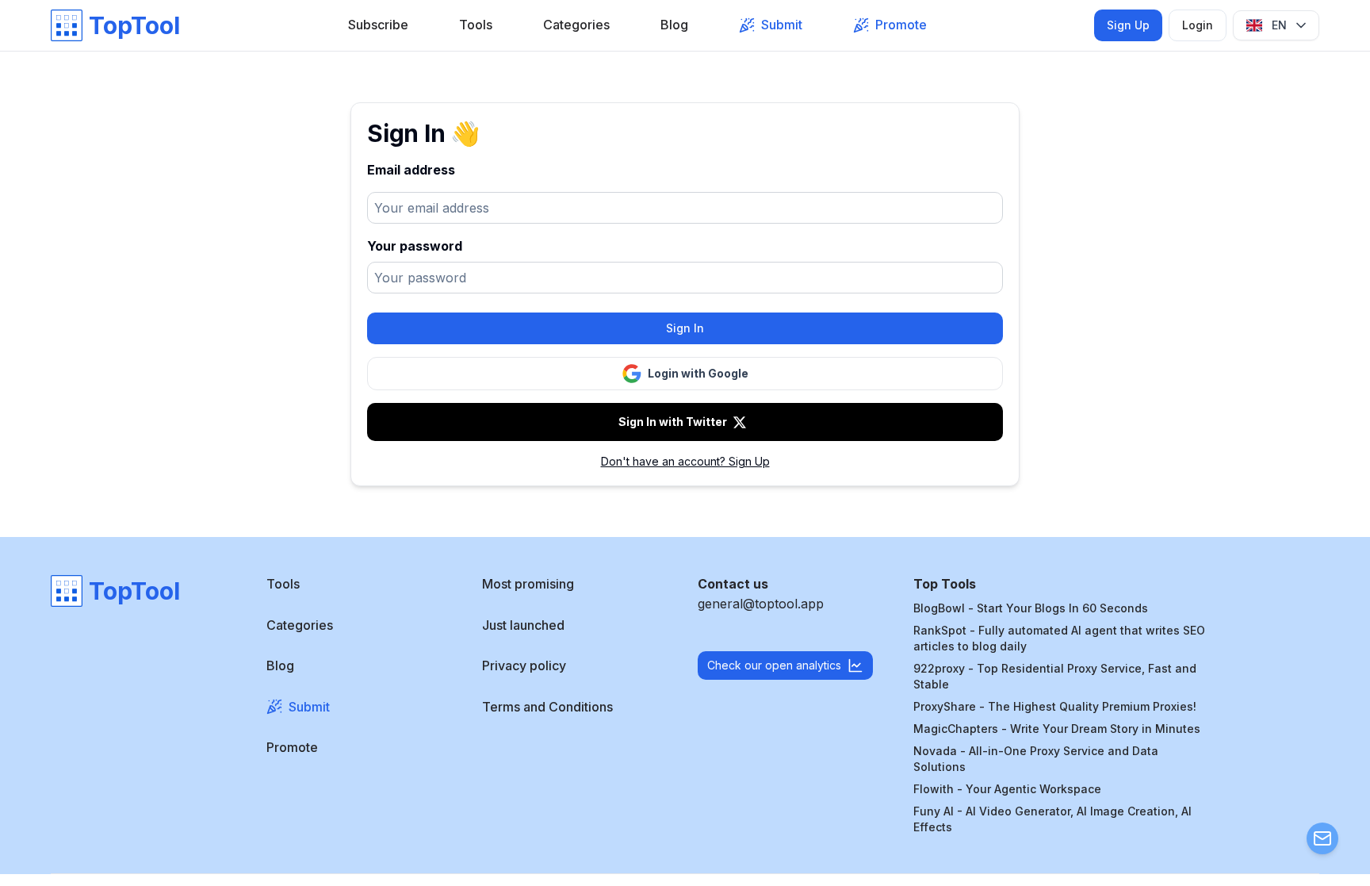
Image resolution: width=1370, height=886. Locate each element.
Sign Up (1128, 25)
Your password (414, 246)
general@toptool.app (761, 604)
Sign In (685, 328)
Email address (411, 170)
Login (1197, 25)
